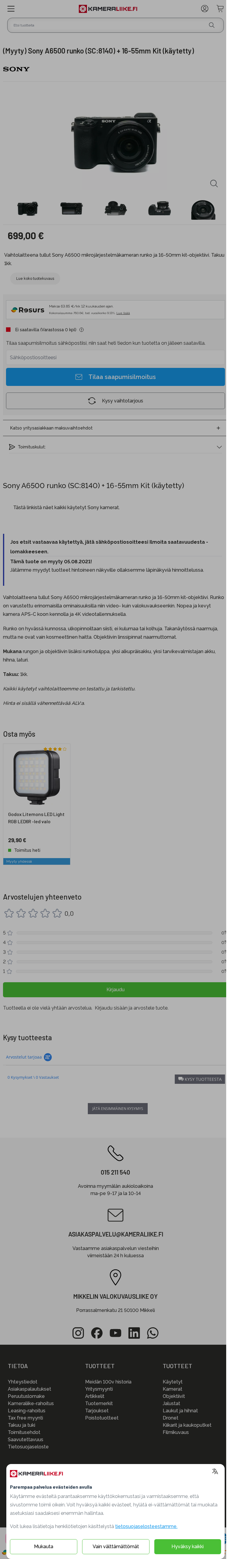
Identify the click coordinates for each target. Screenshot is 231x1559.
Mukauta (43, 1546)
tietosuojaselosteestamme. (146, 1526)
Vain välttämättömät (116, 1546)
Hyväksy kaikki (187, 1546)
